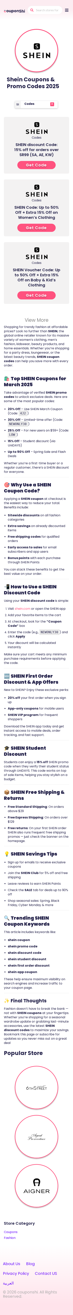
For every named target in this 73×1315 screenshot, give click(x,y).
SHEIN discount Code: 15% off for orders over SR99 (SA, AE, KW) (36, 149)
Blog (30, 1263)
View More (36, 320)
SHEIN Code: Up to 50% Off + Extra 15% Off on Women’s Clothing (36, 212)
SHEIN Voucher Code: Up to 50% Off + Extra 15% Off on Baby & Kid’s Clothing (36, 277)
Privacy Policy (16, 1273)
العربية (8, 1283)
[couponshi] (15, 11)
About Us (11, 1263)
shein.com (22, 608)
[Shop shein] (36, 51)
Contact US (46, 1273)
